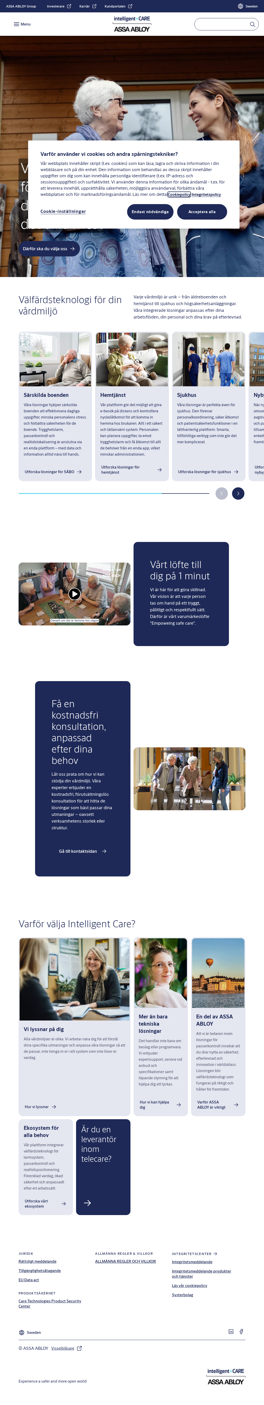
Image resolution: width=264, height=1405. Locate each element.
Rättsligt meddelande (37, 1261)
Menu (26, 24)
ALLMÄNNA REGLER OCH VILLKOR (125, 1261)
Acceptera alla (202, 211)
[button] (238, 493)
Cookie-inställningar (63, 211)
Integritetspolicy (206, 194)
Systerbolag (182, 1294)
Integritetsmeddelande (192, 1261)
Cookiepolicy (179, 194)
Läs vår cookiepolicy (189, 1285)
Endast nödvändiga (150, 211)
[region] (133, 184)
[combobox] (226, 24)
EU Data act (29, 1279)
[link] (59, 6)
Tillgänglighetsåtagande (40, 1270)
